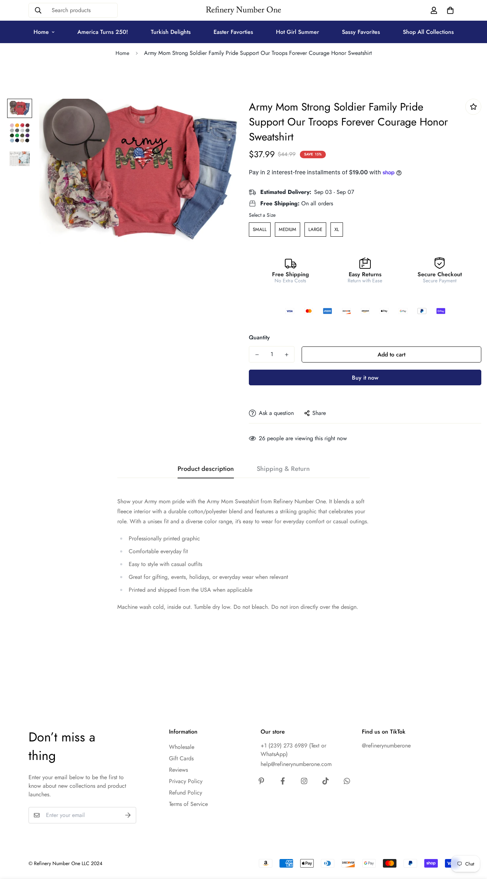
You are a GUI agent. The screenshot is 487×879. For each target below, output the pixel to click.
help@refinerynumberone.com (296, 764)
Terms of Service (188, 804)
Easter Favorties (233, 32)
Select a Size (262, 215)
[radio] (260, 229)
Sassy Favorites (361, 32)
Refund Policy (185, 792)
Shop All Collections (428, 32)
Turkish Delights (171, 32)
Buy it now (365, 378)
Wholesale (181, 747)
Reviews (178, 770)
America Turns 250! (102, 32)
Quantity (259, 337)
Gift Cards (181, 758)
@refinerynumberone (386, 745)
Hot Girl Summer (297, 32)
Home (41, 32)
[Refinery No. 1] (243, 10)
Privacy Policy (186, 781)
